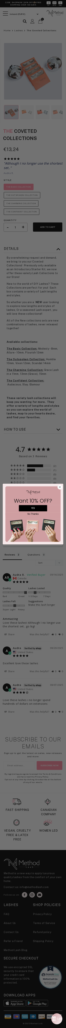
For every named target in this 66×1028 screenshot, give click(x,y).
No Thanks (32, 514)
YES (33, 508)
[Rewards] (56, 1018)
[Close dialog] (60, 487)
